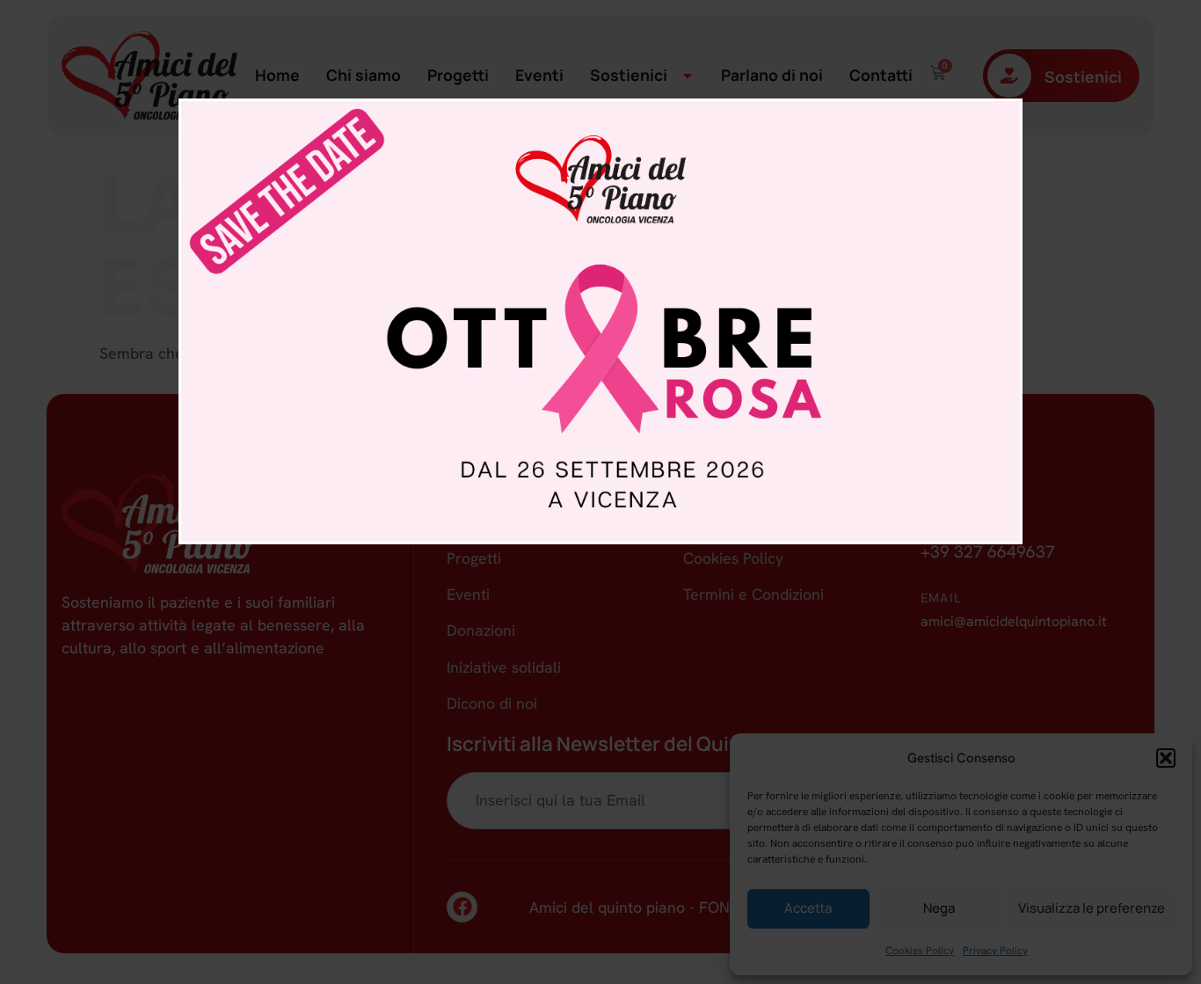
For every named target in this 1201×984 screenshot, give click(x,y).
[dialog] (600, 321)
